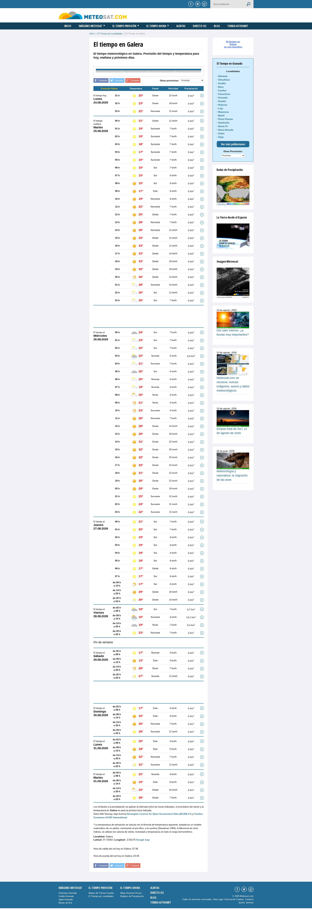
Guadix (222, 101)
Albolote (223, 76)
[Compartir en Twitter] (197, 3)
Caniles (222, 90)
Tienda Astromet (237, 26)
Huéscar (222, 104)
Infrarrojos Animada (67, 893)
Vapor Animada (65, 899)
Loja (220, 108)
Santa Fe (223, 126)
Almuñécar (224, 79)
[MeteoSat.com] (92, 15)
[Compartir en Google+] (204, 3)
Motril (221, 115)
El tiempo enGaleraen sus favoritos (233, 44)
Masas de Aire (65, 903)
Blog (217, 26)
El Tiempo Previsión (124, 26)
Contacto (249, 899)
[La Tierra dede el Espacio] (233, 236)
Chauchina (224, 94)
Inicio (67, 26)
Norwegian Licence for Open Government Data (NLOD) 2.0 (159, 814)
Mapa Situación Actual (130, 893)
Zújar (221, 137)
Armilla (222, 83)
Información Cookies (234, 899)
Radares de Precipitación (132, 896)
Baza (220, 87)
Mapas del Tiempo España (101, 893)
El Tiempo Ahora (156, 26)
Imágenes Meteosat (90, 26)
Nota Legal (218, 899)
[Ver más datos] (202, 95)
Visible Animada (66, 896)
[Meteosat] (233, 283)
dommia (250, 902)
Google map (143, 839)
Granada (223, 97)
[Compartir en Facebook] (190, 3)
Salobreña (223, 122)
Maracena (223, 112)
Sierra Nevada (225, 130)
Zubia (221, 133)
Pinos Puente (225, 119)
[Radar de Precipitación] (233, 190)
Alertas (180, 26)
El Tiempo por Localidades (110, 33)
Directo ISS (199, 26)
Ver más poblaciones (233, 144)
